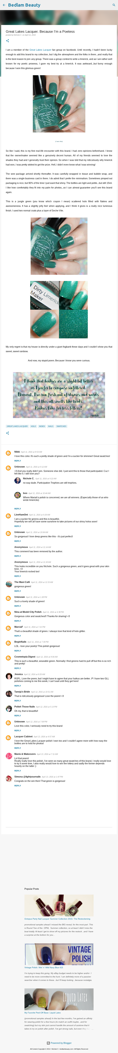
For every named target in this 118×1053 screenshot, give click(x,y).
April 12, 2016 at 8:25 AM (34, 674)
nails (50, 426)
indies (42, 426)
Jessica (18, 674)
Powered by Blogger (61, 1043)
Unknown (19, 467)
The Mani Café (22, 582)
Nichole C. (28, 478)
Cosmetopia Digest (24, 657)
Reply (17, 461)
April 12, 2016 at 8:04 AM (47, 657)
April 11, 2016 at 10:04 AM (37, 532)
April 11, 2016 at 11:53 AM (42, 582)
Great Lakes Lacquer (40, 50)
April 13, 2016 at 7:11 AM (47, 754)
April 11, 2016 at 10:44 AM (39, 493)
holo (33, 426)
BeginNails (20, 642)
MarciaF (18, 627)
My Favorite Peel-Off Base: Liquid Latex (42, 1013)
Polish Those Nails (24, 706)
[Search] (44, 5)
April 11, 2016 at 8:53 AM (31, 452)
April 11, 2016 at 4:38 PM (53, 612)
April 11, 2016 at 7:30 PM (37, 642)
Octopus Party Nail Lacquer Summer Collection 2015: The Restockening (57, 919)
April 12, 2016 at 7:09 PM (36, 722)
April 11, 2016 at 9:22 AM (45, 479)
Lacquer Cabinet (23, 736)
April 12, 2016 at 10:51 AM (42, 692)
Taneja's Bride (22, 692)
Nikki (17, 452)
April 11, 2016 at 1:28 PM (36, 597)
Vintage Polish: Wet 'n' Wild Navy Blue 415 (43, 967)
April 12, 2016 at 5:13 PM (46, 707)
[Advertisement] (59, 859)
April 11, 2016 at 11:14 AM (40, 547)
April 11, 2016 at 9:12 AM (36, 467)
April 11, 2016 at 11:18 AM (40, 562)
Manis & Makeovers (25, 754)
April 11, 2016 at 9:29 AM (39, 515)
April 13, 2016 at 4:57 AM (44, 737)
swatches (61, 426)
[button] (7, 41)
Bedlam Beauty (24, 4)
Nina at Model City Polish (28, 612)
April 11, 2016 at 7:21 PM (34, 627)
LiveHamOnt (21, 514)
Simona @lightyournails (27, 776)
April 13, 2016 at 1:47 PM (52, 777)
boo (25, 493)
